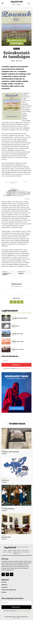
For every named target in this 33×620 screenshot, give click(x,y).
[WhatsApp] (21, 302)
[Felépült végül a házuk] (6, 341)
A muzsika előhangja (8, 508)
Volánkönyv (21, 273)
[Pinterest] (18, 302)
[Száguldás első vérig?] (6, 333)
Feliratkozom (16, 607)
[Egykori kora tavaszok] (6, 349)
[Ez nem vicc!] (16, 466)
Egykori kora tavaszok (17, 349)
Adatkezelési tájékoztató (23, 368)
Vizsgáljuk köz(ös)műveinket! (19, 318)
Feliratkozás (15, 364)
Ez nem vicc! (5, 480)
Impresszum (16, 617)
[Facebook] (11, 302)
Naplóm (14, 316)
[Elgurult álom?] (6, 326)
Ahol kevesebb (6, 537)
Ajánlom (16, 37)
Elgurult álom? (15, 326)
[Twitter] (14, 302)
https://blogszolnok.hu (16, 286)
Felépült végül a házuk (17, 341)
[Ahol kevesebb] (16, 523)
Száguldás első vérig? (17, 333)
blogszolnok (16, 284)
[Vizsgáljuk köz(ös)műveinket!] (6, 318)
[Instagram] (7, 574)
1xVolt (14, 340)
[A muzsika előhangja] (16, 495)
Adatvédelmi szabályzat (23, 610)
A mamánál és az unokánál (6, 274)
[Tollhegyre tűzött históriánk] (16, 438)
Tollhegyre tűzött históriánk (10, 451)
